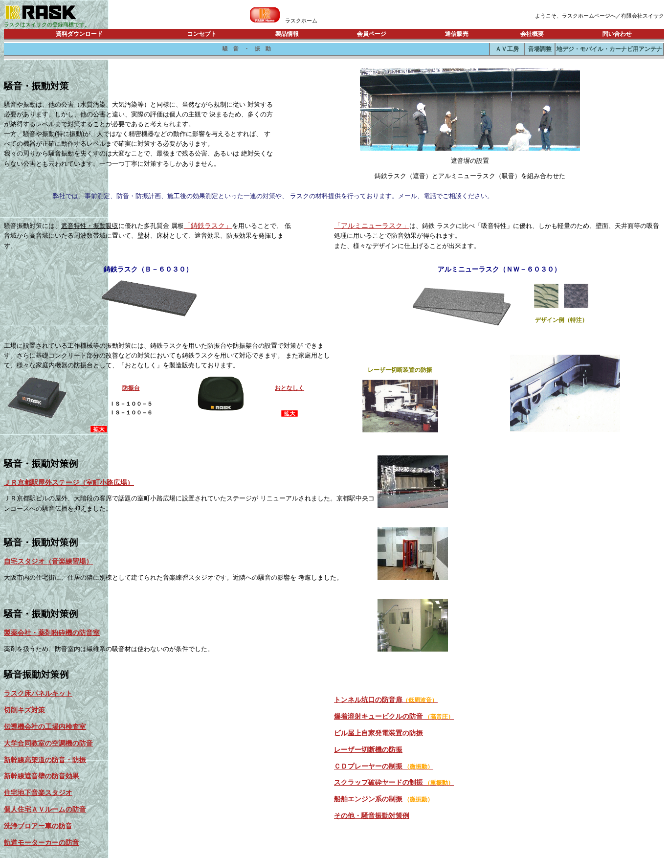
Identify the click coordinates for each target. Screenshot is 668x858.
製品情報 (287, 33)
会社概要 (532, 33)
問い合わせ (617, 33)
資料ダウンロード (79, 33)
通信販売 (456, 33)
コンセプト (202, 33)
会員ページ (371, 33)
